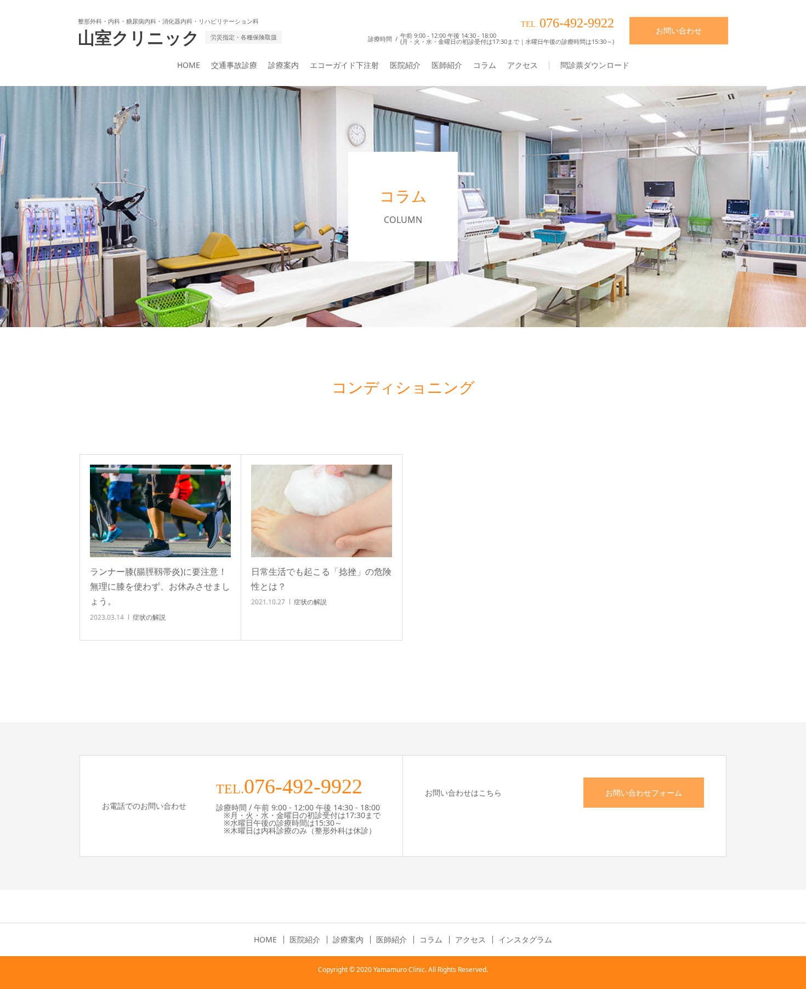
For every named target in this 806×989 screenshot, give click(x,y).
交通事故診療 (234, 65)
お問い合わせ (679, 30)
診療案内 (283, 65)
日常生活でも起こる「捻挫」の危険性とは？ (321, 578)
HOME (188, 65)
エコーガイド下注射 (344, 65)
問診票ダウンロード (594, 65)
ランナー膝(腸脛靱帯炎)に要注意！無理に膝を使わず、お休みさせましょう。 (160, 586)
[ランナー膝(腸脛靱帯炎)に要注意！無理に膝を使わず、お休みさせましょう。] (160, 511)
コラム (484, 65)
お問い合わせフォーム (643, 792)
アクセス (522, 65)
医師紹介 (447, 65)
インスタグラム (525, 940)
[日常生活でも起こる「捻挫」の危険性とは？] (321, 511)
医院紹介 (405, 65)
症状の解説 (149, 617)
